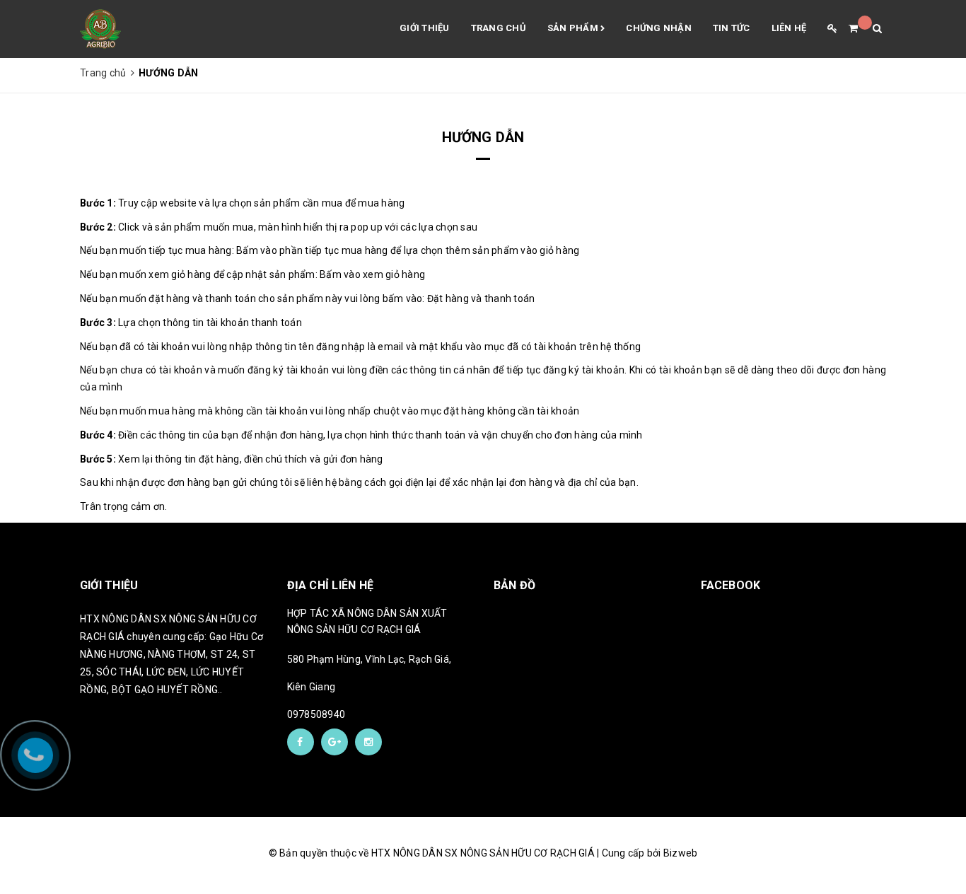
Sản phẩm (573, 28)
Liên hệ (789, 28)
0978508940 (316, 714)
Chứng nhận (659, 28)
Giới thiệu (425, 28)
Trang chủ (498, 28)
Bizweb (680, 853)
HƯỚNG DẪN (483, 137)
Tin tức (731, 28)
